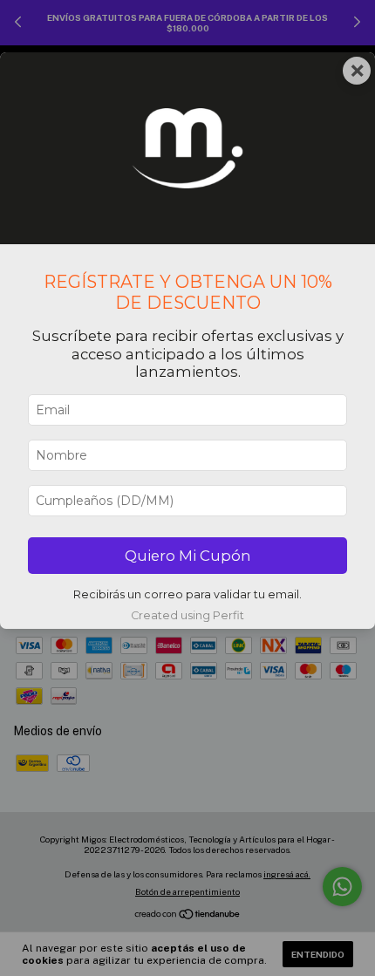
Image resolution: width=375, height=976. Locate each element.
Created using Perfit (187, 615)
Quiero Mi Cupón (188, 555)
